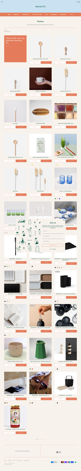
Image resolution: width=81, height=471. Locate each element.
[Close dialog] (64, 220)
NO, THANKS (53, 249)
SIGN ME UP (52, 245)
